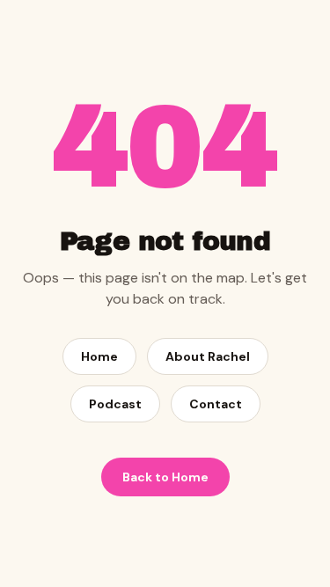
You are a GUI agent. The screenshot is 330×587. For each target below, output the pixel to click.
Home (99, 356)
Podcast (115, 404)
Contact (215, 404)
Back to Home (165, 477)
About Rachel (207, 356)
